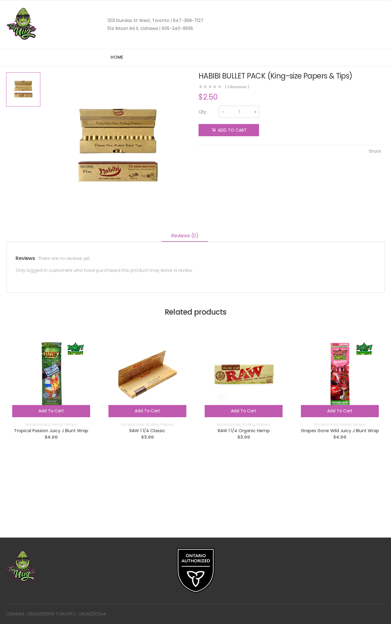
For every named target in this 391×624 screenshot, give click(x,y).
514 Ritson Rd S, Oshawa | (134, 28)
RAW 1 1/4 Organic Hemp (244, 431)
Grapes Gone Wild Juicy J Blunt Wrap (340, 431)
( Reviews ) (237, 87)
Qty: (203, 112)
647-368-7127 (187, 20)
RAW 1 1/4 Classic (147, 431)
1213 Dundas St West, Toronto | (140, 20)
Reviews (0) (185, 235)
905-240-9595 (176, 28)
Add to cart (232, 130)
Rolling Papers (160, 424)
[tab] (185, 236)
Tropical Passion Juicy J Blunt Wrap (51, 431)
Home (117, 57)
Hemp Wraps (64, 424)
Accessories (37, 424)
